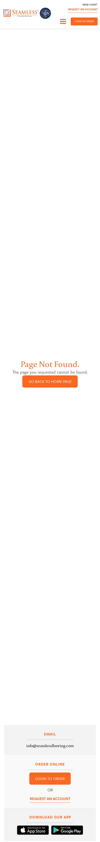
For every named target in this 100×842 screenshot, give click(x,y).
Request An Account (83, 9)
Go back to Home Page (50, 381)
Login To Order (84, 21)
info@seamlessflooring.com (50, 745)
